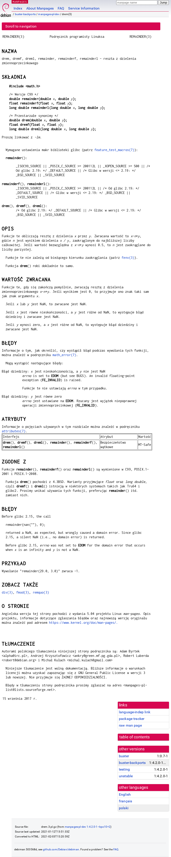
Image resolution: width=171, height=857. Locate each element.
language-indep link (134, 712)
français (125, 801)
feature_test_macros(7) (114, 150)
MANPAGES (20, 1)
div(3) (7, 592)
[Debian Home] (5, 9)
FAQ (61, 8)
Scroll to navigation (21, 26)
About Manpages (40, 8)
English (125, 794)
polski (123, 808)
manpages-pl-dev (48, 14)
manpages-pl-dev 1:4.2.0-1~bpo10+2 (87, 826)
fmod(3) (22, 592)
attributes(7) (13, 431)
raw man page (130, 725)
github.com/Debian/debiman (61, 849)
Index (18, 8)
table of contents (134, 737)
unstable (126, 776)
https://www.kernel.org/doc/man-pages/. (83, 622)
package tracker (131, 719)
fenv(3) (128, 257)
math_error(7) (64, 355)
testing (124, 769)
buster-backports (25, 14)
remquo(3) (41, 592)
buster (124, 756)
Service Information (84, 8)
